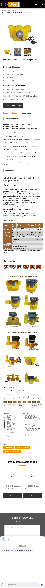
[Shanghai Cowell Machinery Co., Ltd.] (10, 4)
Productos (11, 10)
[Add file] (2, 584)
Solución (36, 4)
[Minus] (42, 539)
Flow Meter (8, 447)
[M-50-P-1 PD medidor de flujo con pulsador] (22, 32)
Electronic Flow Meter (12, 451)
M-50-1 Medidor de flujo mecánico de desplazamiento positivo (12, 487)
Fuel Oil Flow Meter (22, 447)
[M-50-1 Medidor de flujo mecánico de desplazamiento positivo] (12, 476)
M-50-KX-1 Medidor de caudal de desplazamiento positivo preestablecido (32, 487)
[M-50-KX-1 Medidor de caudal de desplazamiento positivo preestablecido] (32, 476)
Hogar (4, 10)
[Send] (42, 584)
